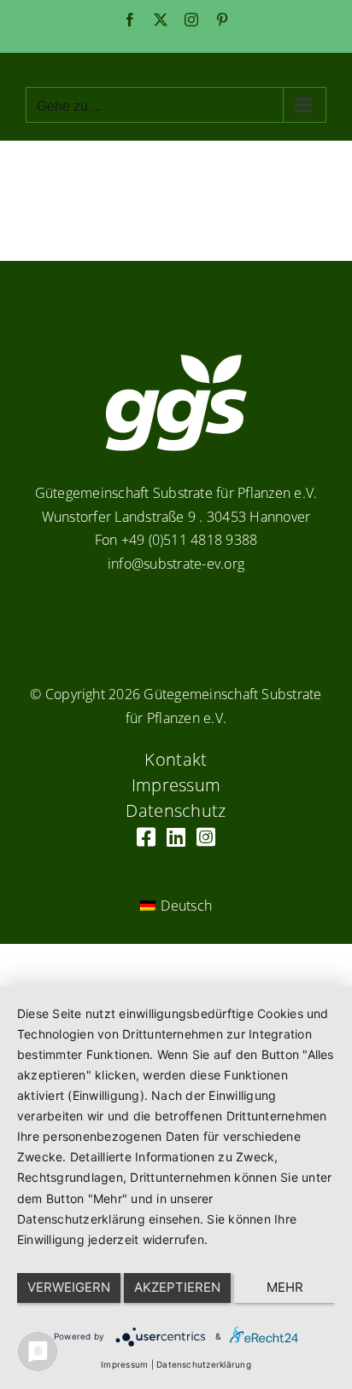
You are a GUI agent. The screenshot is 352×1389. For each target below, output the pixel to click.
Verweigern (68, 1287)
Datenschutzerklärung (203, 1364)
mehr (285, 1287)
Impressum (124, 1364)
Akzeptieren (177, 1287)
